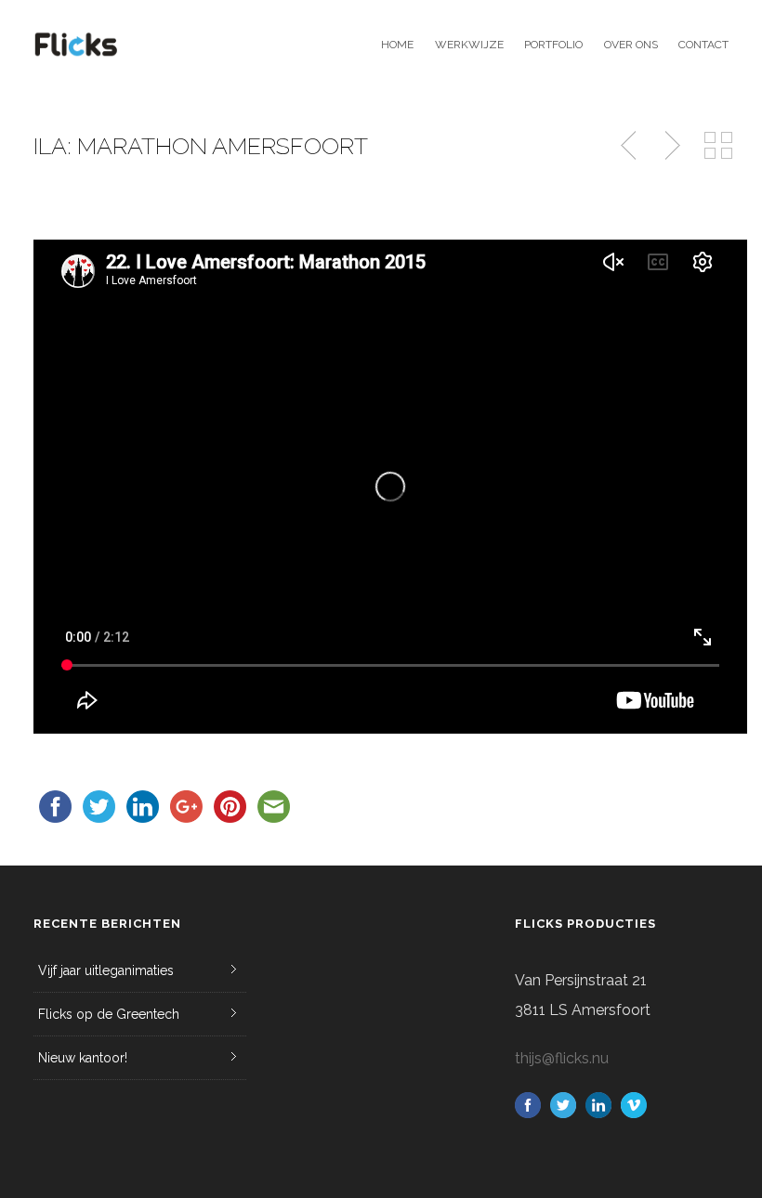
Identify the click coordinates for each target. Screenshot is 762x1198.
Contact (703, 44)
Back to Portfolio (718, 145)
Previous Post (630, 145)
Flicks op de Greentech (108, 1014)
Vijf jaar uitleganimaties (106, 970)
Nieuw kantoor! (82, 1057)
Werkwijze (469, 44)
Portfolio (553, 44)
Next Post (670, 145)
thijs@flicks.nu (562, 1058)
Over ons (630, 44)
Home (397, 44)
